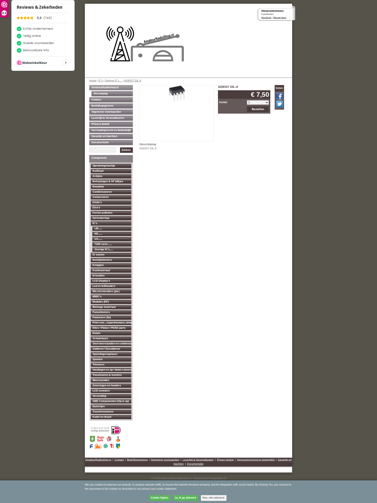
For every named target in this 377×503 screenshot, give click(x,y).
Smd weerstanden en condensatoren (112, 343)
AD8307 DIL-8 (132, 80)
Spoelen (98, 359)
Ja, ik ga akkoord (185, 497)
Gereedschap (101, 218)
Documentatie (100, 142)
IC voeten (98, 254)
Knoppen (98, 265)
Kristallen (99, 275)
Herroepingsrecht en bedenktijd (111, 130)
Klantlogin (266, 17)
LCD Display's (101, 280)
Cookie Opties (159, 497)
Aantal (223, 102)
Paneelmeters (101, 312)
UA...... (98, 238)
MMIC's (97, 296)
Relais (96, 333)
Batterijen (99, 406)
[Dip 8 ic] (177, 93)
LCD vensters (101, 390)
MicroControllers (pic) (106, 291)
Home (92, 80)
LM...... (98, 228)
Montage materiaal (104, 307)
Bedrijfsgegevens (102, 105)
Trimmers (99, 364)
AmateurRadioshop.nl (104, 87)
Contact (96, 99)
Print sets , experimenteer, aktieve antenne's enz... (112, 322)
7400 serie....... (103, 244)
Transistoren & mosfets (107, 375)
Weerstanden (101, 380)
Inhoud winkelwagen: (272, 10)
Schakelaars (100, 338)
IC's (100, 80)
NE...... (98, 233)
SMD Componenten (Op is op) (111, 401)
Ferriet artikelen (102, 212)
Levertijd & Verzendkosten (107, 117)
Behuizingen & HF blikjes (108, 181)
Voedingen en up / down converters (112, 369)
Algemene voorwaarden (106, 111)
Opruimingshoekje (104, 165)
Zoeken (126, 150)
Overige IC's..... (113, 80)
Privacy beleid (100, 124)
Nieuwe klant (279, 17)
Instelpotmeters (102, 259)
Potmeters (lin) (102, 317)
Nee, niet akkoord (213, 497)
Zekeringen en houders (107, 385)
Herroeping (101, 93)
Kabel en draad (102, 416)
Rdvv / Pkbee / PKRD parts (109, 327)
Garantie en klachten (104, 136)
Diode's (97, 202)
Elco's (96, 207)
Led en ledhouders (104, 286)
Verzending (99, 395)
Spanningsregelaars (105, 354)
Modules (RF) (101, 301)
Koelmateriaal (101, 270)
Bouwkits (98, 186)
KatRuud (98, 170)
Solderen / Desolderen (106, 348)
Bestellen (258, 109)
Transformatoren (103, 411)
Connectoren (101, 197)
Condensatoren (102, 191)
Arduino (97, 176)
